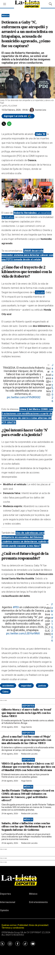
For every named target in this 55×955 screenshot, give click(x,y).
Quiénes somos (9, 925)
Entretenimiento (38, 902)
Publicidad (23, 925)
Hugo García (26, 727)
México (5, 15)
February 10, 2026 (52, 622)
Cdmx (5, 691)
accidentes (8, 685)
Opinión (4, 910)
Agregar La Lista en (16, 116)
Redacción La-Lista (29, 754)
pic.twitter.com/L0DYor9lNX (23, 633)
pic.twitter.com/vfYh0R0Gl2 (23, 397)
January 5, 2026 (52, 383)
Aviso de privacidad (38, 925)
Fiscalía (39, 292)
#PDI (16, 607)
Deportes (28, 705)
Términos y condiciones (13, 928)
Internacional (7, 902)
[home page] (27, 880)
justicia (42, 685)
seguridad (26, 685)
